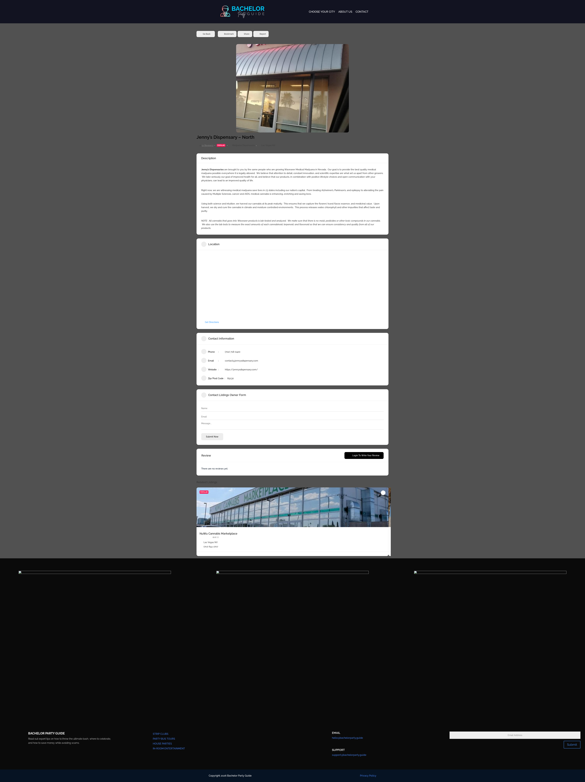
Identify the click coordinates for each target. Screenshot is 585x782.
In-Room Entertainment (169, 748)
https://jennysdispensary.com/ (241, 369)
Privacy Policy (368, 775)
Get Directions (212, 322)
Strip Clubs (160, 733)
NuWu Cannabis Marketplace (218, 533)
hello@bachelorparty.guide (347, 737)
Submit (572, 744)
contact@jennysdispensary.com (241, 360)
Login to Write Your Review (365, 455)
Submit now (212, 436)
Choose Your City (322, 11)
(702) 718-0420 (232, 352)
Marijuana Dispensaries (243, 145)
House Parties (162, 743)
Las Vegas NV (268, 145)
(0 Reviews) (207, 145)
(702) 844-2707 (211, 546)
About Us (345, 11)
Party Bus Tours (164, 738)
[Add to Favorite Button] (383, 492)
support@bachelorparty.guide (349, 754)
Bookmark (229, 34)
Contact (362, 11)
